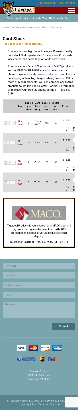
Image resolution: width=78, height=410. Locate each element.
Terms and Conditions (49, 404)
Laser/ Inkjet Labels (37, 27)
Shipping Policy (28, 404)
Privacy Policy (50, 401)
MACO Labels (18, 27)
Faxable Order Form (48, 74)
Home (6, 27)
